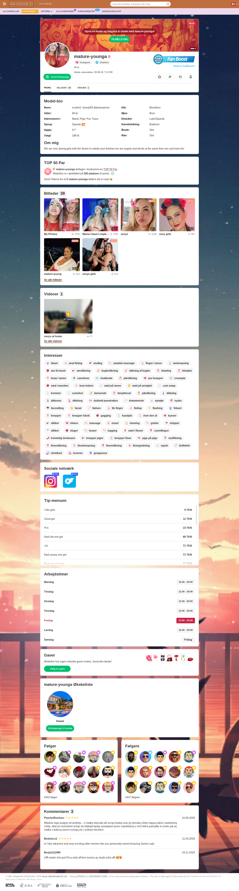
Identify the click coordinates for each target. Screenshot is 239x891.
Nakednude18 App (111, 11)
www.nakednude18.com (54, 876)
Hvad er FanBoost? (184, 66)
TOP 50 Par (110, 169)
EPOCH (81, 876)
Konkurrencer (86, 11)
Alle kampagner (65, 11)
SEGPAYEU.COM (98, 876)
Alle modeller (11, 11)
